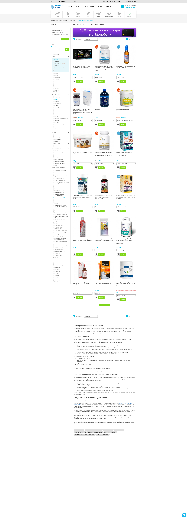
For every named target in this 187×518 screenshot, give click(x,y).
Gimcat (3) (56, 65)
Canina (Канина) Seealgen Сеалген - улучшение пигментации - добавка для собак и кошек (125, 283)
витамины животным (119, 429)
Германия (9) (57, 267)
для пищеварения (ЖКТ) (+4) (60, 212)
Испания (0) (57, 271)
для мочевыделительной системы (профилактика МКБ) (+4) (61, 206)
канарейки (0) (57, 103)
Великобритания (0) (58, 265)
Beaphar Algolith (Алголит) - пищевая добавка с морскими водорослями (82, 153)
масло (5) (56, 146)
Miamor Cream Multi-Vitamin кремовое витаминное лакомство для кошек (104, 283)
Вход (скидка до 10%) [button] (131, 1)
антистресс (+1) (58, 172)
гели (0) (56, 150)
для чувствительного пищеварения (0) (58, 228)
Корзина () (118, 1)
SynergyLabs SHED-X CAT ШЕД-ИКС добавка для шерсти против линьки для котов (82, 240)
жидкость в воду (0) (58, 152)
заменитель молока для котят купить (93, 429)
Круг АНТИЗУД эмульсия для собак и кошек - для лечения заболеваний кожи (104, 240)
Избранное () (107, 1)
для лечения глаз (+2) (59, 199)
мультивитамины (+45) (59, 251)
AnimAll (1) (57, 61)
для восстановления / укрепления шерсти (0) (61, 183)
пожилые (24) (57, 141)
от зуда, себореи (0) (58, 236)
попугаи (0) (56, 116)
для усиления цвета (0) (59, 225)
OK (67, 49)
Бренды (100, 6)
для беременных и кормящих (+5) (61, 175)
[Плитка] (74, 39)
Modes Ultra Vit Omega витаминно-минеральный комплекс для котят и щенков (126, 197)
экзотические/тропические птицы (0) (61, 127)
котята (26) (57, 137)
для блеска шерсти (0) (59, 178)
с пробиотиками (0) (58, 247)
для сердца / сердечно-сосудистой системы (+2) (60, 220)
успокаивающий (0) (58, 249)
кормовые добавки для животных (95, 432)
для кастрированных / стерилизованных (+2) (59, 195)
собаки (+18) (57, 97)
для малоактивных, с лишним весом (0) (60, 202)
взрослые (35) (57, 139)
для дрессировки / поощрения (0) (61, 188)
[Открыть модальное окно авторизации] (74, 81)
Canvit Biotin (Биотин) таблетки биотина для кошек (124, 110)
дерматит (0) (57, 253)
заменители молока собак (80, 432)
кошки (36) (56, 99)
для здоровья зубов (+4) (60, 190)
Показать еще (104, 304)
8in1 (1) (56, 73)
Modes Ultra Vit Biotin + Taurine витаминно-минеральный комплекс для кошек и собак (126, 154)
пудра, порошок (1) (58, 159)
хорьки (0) (56, 122)
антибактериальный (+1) (60, 170)
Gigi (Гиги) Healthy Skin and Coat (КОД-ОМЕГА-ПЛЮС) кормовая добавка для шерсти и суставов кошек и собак (125, 241)
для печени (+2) (57, 210)
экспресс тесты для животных (103, 434)
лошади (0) (56, 109)
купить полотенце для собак (110, 432)
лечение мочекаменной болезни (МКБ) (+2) (61, 233)
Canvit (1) (57, 84)
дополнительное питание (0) (60, 230)
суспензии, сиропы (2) (59, 161)
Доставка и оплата (62, 1)
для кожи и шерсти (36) (59, 197)
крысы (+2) (56, 107)
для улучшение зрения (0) (60, 223)
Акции (70, 6)
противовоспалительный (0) (60, 245)
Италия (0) (56, 273)
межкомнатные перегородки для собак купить (85, 434)
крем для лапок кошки (108, 429)
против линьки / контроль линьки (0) (61, 242)
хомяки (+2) (57, 120)
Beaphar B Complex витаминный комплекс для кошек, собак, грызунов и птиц (103, 197)
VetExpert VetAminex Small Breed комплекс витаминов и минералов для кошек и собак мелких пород (104, 154)
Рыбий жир (97, 109)
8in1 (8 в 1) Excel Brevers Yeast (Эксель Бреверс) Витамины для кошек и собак (82, 197)
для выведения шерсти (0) (60, 186)
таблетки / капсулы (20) (59, 163)
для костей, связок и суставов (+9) (61, 217)
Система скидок (89, 6)
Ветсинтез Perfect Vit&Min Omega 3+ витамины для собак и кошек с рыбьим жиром (82, 67)
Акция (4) (56, 54)
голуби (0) (56, 101)
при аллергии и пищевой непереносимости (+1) (60, 239)
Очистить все (65, 39)
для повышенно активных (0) (60, 214)
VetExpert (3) (58, 70)
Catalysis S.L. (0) (57, 86)
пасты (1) (56, 157)
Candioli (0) (56, 79)
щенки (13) (56, 135)
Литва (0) (56, 277)
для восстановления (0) (59, 180)
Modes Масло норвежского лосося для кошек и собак (125, 66)
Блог (116, 6)
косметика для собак (79, 429)
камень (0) (56, 165)
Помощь (108, 6)
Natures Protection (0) (59, 67)
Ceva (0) (57, 88)
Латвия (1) (56, 275)
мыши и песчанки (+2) (59, 114)
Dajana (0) (56, 90)
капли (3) (56, 155)
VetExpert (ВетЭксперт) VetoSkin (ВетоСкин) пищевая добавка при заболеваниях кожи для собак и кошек (104, 68)
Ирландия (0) (57, 269)
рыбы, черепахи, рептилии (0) (60, 118)
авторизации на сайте (130, 290)
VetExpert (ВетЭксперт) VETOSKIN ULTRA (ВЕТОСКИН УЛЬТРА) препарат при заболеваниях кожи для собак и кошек (82, 111)
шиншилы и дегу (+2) (59, 124)
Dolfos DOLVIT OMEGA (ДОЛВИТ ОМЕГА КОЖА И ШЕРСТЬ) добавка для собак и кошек (81, 283)
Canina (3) (56, 81)
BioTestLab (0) (57, 77)
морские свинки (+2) (59, 112)
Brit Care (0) (59, 63)
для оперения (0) (58, 255)
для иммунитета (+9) (59, 192)
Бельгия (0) (56, 263)
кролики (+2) (57, 105)
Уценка (78, 6)
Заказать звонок (130, 7)
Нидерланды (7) (58, 280)
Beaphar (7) (56, 75)
